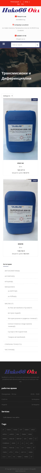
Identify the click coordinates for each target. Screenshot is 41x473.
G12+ (4, 457)
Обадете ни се (20, 39)
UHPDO (11, 434)
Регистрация (15, 2)
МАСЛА (9, 304)
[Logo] (20, 371)
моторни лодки (14, 313)
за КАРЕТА (12, 291)
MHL (18, 434)
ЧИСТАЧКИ (10, 350)
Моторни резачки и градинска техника (22, 318)
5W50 (30, 439)
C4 (26, 443)
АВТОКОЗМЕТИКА (12, 271)
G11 (22, 448)
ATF (21, 430)
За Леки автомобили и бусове (20, 308)
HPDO (33, 430)
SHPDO (5, 434)
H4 (14, 457)
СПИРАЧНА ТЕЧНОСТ (13, 344)
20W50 (26, 430)
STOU (17, 452)
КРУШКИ (9, 282)
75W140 (11, 448)
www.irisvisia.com (20, 471)
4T (33, 448)
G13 (9, 457)
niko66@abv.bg (20, 20)
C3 (35, 439)
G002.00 (11, 439)
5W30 (13, 443)
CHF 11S (23, 452)
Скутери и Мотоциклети (17, 332)
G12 (18, 448)
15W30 (5, 452)
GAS (25, 439)
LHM (31, 443)
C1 (18, 443)
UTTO (11, 452)
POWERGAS (6, 443)
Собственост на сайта (11, 417)
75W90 (24, 434)
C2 (22, 443)
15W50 (26, 457)
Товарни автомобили (16, 337)
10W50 (19, 457)
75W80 (5, 448)
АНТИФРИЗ (10, 276)
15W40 (15, 430)
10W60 (30, 452)
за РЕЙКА (12, 296)
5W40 (30, 434)
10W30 (28, 448)
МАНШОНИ (10, 287)
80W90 (5, 439)
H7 (31, 457)
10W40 (9, 430)
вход (26, 2)
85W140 (19, 439)
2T (3, 430)
